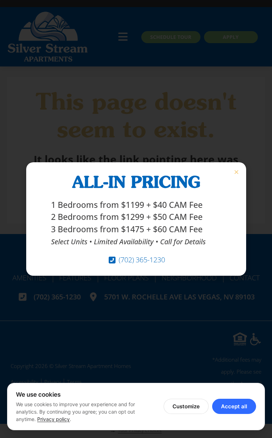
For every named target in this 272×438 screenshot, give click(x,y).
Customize (186, 406)
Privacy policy (53, 419)
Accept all (234, 406)
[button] (236, 172)
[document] (136, 219)
